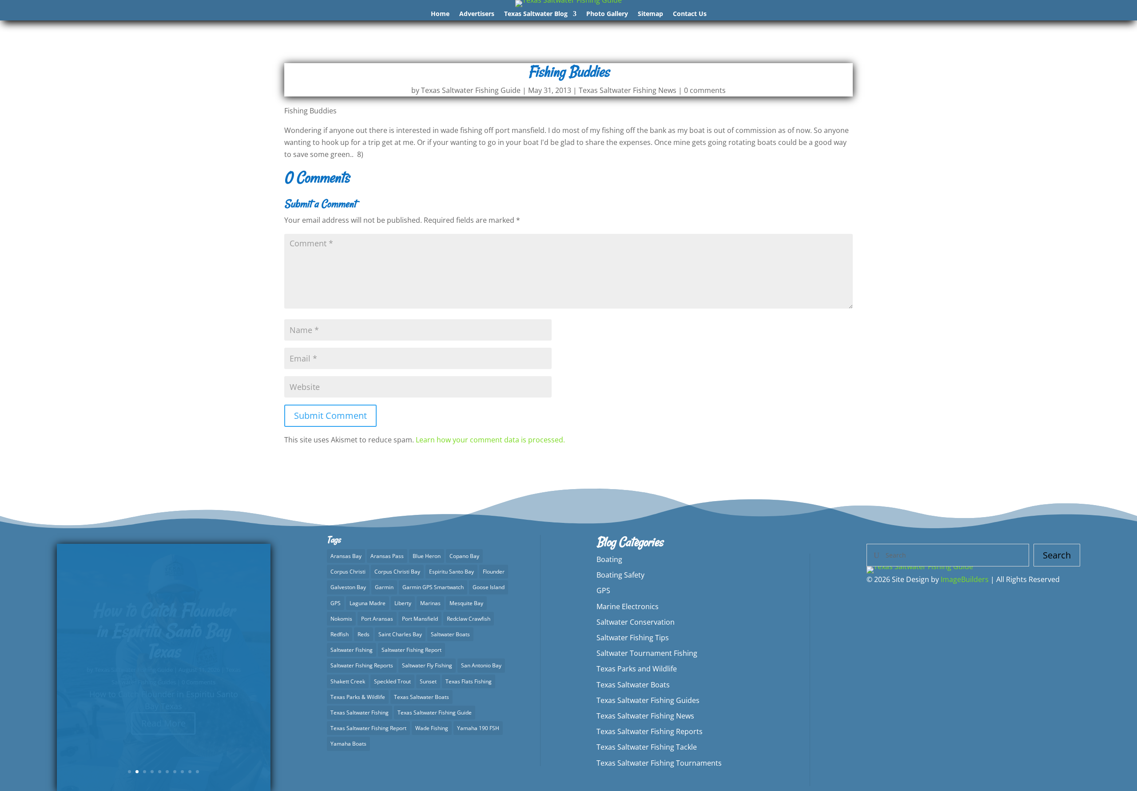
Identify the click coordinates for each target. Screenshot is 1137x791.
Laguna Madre (368, 603)
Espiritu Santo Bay (451, 571)
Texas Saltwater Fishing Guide (471, 90)
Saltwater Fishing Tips (632, 637)
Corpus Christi (348, 571)
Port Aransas (377, 618)
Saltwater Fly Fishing (427, 665)
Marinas (430, 603)
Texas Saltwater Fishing (359, 712)
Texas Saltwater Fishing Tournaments (659, 763)
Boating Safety (620, 575)
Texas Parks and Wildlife (636, 669)
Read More (163, 729)
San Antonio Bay (481, 665)
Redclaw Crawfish (468, 618)
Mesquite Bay (466, 603)
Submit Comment (330, 416)
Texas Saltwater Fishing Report (368, 728)
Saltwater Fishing (351, 650)
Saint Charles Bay (400, 634)
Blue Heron (427, 556)
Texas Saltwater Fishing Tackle (646, 747)
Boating (609, 559)
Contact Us (690, 14)
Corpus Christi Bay (397, 571)
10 (197, 771)
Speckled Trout (392, 681)
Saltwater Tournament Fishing (646, 653)
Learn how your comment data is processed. (490, 440)
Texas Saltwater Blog (536, 14)
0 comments (705, 90)
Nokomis (341, 618)
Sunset (428, 681)
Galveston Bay (348, 587)
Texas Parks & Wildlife (357, 697)
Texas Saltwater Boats (421, 697)
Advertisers (476, 14)
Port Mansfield (420, 618)
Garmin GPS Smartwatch (433, 587)
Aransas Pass (387, 556)
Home (440, 14)
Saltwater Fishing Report (411, 650)
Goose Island (489, 587)
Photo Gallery (607, 14)
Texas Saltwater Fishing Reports (649, 731)
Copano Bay (464, 556)
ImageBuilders (965, 579)
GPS (335, 603)
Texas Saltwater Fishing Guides (648, 700)
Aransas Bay (346, 556)
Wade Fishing (431, 728)
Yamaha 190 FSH (478, 728)
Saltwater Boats (450, 634)
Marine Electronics (627, 606)
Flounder (494, 571)
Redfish (339, 634)
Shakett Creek (347, 681)
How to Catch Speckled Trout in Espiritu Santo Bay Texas (163, 636)
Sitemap (650, 14)
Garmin (384, 587)
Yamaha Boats (348, 743)
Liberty (402, 603)
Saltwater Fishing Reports (361, 665)
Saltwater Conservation (635, 622)
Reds (364, 634)
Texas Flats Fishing (468, 681)
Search (1057, 555)
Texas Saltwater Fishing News (627, 90)
